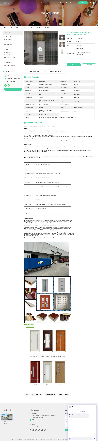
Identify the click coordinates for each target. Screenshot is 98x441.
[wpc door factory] (41, 47)
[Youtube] (39, 430)
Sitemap (20, 439)
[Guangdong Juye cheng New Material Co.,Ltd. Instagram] (36, 430)
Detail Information (34, 71)
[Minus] (94, 407)
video (61, 2)
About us (6, 416)
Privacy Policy (14, 439)
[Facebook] (33, 430)
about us (48, 2)
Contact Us (7, 423)
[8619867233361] (45, 430)
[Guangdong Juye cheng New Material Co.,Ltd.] (6, 3)
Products (11, 27)
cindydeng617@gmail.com (13, 78)
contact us (73, 2)
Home (42, 2)
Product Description (56, 71)
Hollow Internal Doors (64, 394)
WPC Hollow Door (19, 27)
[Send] (94, 438)
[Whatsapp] (5, 85)
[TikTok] (42, 430)
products (55, 2)
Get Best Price (73, 64)
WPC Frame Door (36, 394)
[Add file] (70, 438)
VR (67, 2)
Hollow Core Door (50, 394)
